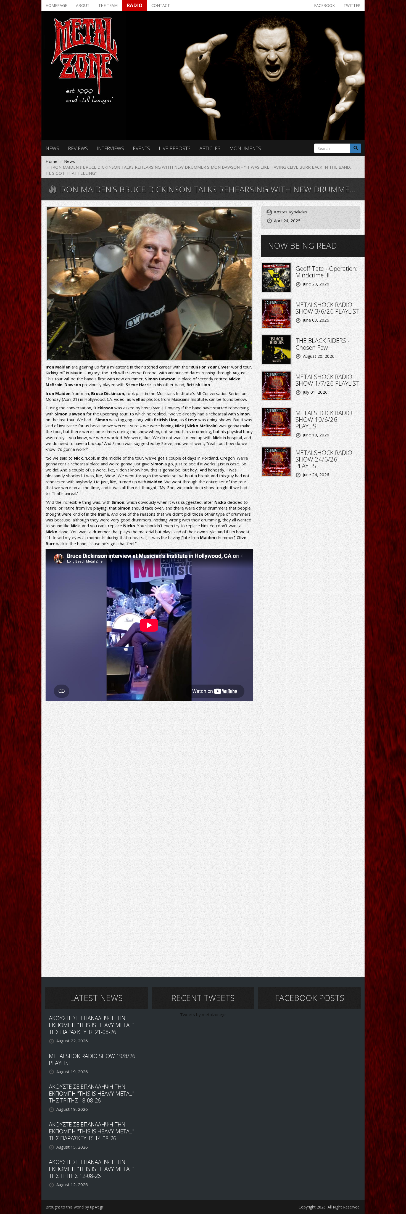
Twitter (352, 5)
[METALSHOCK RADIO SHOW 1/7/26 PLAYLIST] (276, 385)
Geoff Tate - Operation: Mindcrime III (326, 271)
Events (141, 148)
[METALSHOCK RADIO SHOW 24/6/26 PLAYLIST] (276, 461)
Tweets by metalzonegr (203, 1014)
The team (108, 5)
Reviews (78, 148)
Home (51, 161)
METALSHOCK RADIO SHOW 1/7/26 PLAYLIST (328, 379)
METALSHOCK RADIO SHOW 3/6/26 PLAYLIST (328, 307)
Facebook (324, 5)
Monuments (245, 148)
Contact (160, 5)
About (82, 5)
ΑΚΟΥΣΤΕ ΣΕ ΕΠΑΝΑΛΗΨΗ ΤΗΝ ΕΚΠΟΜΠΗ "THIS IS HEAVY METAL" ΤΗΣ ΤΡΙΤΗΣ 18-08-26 (91, 1093)
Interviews (110, 148)
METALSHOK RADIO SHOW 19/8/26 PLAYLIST (92, 1059)
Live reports (175, 148)
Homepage (56, 5)
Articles (209, 148)
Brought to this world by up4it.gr (74, 1207)
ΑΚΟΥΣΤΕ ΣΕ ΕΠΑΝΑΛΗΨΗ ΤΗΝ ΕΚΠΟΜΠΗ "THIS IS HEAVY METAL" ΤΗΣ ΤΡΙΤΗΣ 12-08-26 (91, 1168)
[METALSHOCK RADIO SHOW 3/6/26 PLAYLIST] (276, 313)
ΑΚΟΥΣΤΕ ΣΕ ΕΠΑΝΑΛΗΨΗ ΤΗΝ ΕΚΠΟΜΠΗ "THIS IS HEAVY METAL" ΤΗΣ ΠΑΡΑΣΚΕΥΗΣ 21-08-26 (91, 1025)
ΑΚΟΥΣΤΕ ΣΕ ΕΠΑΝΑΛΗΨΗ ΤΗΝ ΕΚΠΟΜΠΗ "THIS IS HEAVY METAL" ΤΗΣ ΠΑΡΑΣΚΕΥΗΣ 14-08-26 (91, 1131)
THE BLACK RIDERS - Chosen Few (323, 343)
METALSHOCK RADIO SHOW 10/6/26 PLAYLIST (324, 419)
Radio (134, 5)
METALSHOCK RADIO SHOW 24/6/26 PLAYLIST (324, 459)
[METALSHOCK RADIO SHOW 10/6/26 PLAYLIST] (276, 421)
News (52, 148)
